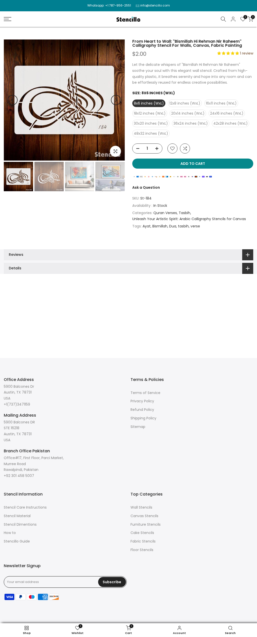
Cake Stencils (142, 532)
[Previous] (13, 100)
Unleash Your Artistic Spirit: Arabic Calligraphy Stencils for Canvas (189, 218)
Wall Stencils (141, 507)
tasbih (183, 226)
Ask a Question (146, 187)
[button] (228, 53)
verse (195, 226)
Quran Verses (165, 212)
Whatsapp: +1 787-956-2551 (109, 5)
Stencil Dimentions (20, 524)
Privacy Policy (142, 401)
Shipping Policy (143, 418)
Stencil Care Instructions (25, 507)
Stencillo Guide (17, 541)
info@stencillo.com (155, 5)
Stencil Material (17, 515)
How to (10, 532)
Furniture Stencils (146, 524)
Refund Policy (142, 409)
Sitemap (138, 426)
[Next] (116, 100)
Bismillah (159, 226)
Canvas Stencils (144, 515)
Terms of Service (145, 392)
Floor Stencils (142, 549)
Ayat (147, 226)
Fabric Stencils (143, 541)
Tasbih (184, 212)
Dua (172, 226)
